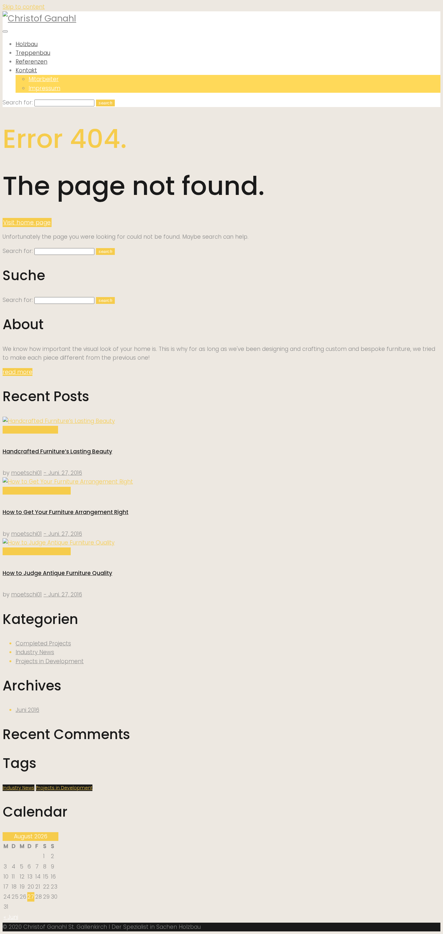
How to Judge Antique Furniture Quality (57, 573)
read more (17, 372)
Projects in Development (37, 491)
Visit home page (27, 222)
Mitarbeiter (44, 79)
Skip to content (24, 7)
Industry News (35, 652)
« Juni (11, 917)
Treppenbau (33, 53)
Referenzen (31, 62)
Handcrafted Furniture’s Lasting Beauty (57, 451)
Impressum (44, 88)
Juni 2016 (27, 710)
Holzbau (27, 44)
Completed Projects (30, 430)
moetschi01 (26, 473)
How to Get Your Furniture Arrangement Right (65, 512)
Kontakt (26, 70)
